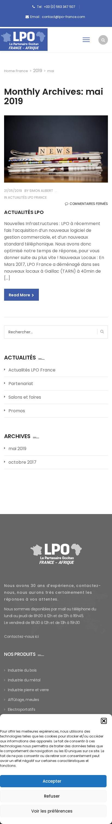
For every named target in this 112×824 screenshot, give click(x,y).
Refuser (52, 796)
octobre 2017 (22, 462)
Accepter (52, 781)
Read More (20, 295)
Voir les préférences (52, 811)
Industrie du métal (24, 680)
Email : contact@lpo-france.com (57, 16)
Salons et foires (24, 397)
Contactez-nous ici (21, 636)
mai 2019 (17, 448)
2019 (37, 70)
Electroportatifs (21, 709)
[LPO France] (24, 39)
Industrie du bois (22, 670)
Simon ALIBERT (41, 190)
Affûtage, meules (23, 699)
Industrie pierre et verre (28, 690)
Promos (16, 411)
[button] (104, 721)
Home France (16, 70)
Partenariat (20, 383)
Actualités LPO (24, 212)
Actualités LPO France (27, 197)
